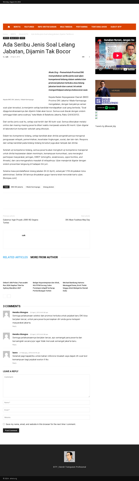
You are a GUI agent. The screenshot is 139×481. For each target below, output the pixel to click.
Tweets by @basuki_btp (105, 126)
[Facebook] (5, 63)
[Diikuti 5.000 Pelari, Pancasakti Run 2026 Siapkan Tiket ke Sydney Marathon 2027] (16, 271)
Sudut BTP (116, 26)
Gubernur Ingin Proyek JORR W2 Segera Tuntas (20, 221)
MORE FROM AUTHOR (44, 257)
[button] (132, 27)
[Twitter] (12, 63)
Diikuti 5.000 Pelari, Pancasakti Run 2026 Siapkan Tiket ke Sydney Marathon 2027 (15, 285)
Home (5, 34)
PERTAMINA (82, 26)
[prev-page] (4, 296)
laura (15, 352)
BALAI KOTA (23, 34)
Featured (29, 26)
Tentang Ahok (99, 26)
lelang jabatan (48, 187)
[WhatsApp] (24, 63)
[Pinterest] (18, 63)
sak (6, 57)
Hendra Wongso (20, 312)
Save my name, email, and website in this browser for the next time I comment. (41, 424)
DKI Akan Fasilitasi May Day (78, 220)
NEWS (22, 38)
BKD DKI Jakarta (17, 187)
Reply (14, 326)
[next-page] (9, 296)
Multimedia (66, 26)
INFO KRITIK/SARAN (47, 26)
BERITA (17, 26)
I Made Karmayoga (33, 187)
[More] (31, 63)
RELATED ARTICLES (15, 257)
